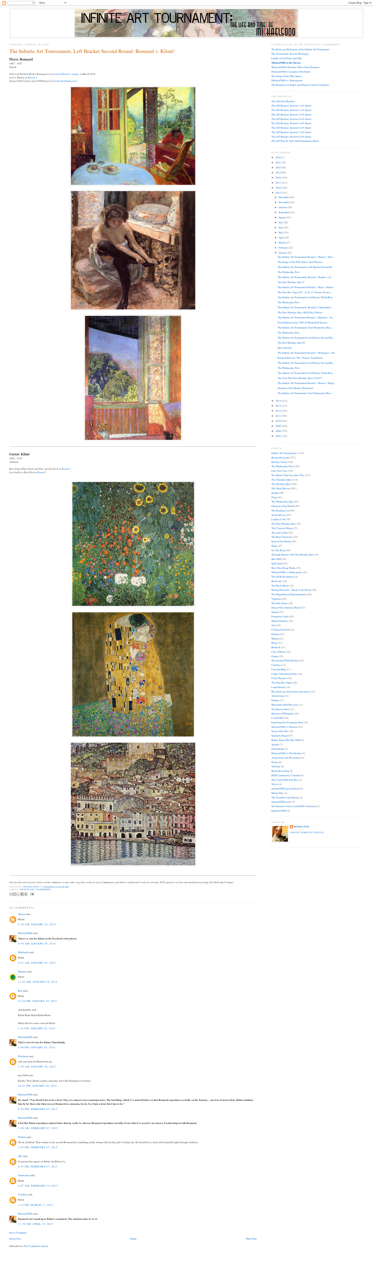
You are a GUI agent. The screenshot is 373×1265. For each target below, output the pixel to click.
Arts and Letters (279, 532)
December (284, 197)
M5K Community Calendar (285, 775)
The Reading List (280, 510)
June (281, 227)
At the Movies (278, 515)
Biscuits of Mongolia (282, 713)
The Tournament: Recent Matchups (290, 53)
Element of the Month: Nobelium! (295, 388)
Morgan (22, 971)
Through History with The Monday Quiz (292, 554)
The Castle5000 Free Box (284, 780)
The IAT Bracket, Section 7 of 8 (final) (291, 132)
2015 (278, 192)
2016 (278, 187)
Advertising (277, 695)
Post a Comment (17, 1232)
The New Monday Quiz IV (291, 342)
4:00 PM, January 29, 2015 (37, 1047)
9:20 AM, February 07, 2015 (38, 1128)
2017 (278, 182)
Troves (274, 784)
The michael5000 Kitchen (285, 660)
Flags (274, 497)
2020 (278, 167)
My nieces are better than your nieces (290, 691)
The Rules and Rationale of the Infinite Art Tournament (300, 49)
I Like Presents (279, 678)
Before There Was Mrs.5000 (285, 740)
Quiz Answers (285, 347)
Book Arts (276, 581)
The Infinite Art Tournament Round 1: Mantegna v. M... (307, 352)
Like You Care (279, 470)
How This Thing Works (283, 568)
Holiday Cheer (279, 462)
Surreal (275, 612)
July (281, 222)
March (282, 242)
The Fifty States (279, 603)
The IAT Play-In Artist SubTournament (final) (295, 141)
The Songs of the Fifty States (286, 76)
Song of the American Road (285, 607)
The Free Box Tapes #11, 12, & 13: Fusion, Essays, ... (305, 292)
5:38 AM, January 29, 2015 (37, 924)
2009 (278, 426)
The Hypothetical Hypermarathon (289, 594)
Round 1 (32, 77)
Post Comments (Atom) (36, 1246)
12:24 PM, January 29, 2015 (37, 1001)
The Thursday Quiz (281, 479)
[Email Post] (32, 894)
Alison (21, 914)
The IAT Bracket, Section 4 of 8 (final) (291, 119)
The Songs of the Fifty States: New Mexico (300, 262)
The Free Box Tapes (281, 682)
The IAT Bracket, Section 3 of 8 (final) (291, 114)
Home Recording (280, 771)
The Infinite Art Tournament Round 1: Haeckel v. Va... (306, 317)
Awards (275, 744)
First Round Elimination (64, 81)
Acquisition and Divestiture (286, 757)
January (283, 252)
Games (274, 656)
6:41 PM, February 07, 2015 (38, 1166)
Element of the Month (283, 506)
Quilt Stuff (276, 563)
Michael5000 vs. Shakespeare (287, 80)
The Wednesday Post (288, 272)
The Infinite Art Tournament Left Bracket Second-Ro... (306, 337)
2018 (278, 177)
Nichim (22, 1137)
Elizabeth (23, 1056)
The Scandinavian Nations (285, 797)
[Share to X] (18, 894)
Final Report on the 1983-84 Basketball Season (302, 322)
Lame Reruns (278, 687)
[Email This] (11, 894)
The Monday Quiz (281, 484)
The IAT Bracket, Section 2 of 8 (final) (291, 110)
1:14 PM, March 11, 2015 (35, 1205)
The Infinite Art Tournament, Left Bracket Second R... (306, 267)
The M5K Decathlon (282, 576)
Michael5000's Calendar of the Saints (291, 71)
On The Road (278, 550)
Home (133, 1238)
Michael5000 (31, 887)
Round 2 (41, 472)
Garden (275, 700)
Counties (276, 665)
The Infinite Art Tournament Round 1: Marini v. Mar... (306, 257)
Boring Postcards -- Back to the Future (291, 590)
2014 (278, 400)
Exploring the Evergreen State (287, 722)
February (283, 247)
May (281, 232)
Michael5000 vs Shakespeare (286, 572)
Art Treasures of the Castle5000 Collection (293, 806)
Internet (275, 634)
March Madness (279, 621)
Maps (274, 546)
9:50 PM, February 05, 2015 (38, 1109)
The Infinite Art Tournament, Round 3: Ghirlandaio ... (306, 307)
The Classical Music (282, 528)
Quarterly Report (280, 735)
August (283, 217)
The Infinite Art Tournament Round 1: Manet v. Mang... (307, 383)
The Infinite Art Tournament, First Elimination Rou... (305, 327)
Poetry (274, 762)
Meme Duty (277, 793)
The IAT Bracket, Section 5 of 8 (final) (291, 123)
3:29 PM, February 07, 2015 (38, 1147)
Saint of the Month (281, 541)
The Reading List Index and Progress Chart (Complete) (300, 85)
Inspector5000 (279, 810)
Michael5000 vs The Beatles (286, 753)
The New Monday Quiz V (291, 282)
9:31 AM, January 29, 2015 (37, 962)
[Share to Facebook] (22, 894)
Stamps (275, 493)
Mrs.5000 (276, 559)
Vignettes (276, 598)
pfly (20, 1156)
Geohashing (277, 748)
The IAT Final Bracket (283, 101)
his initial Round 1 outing (64, 74)
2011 (278, 416)
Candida (22, 1194)
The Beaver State (280, 709)
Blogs (274, 643)
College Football (280, 629)
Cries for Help (278, 669)
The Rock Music (280, 585)
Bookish (275, 647)
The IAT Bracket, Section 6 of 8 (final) (291, 127)
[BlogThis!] (15, 894)
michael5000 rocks (281, 801)
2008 (278, 431)
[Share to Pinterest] (26, 894)
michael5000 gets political (285, 788)
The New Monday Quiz (283, 523)
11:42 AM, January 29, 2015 (38, 981)
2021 (278, 162)
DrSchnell (23, 952)
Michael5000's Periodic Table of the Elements (295, 67)
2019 (278, 172)
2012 (278, 410)
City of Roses (278, 651)
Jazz (273, 625)
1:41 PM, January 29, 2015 (37, 1028)
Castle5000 (277, 718)
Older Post (251, 1238)
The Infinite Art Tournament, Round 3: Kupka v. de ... (305, 277)
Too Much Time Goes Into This (287, 475)
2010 (278, 421)
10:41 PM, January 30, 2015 (37, 1085)
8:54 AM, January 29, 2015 (37, 943)
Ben (20, 990)
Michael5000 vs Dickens (284, 727)
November (284, 202)
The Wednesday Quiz (282, 501)
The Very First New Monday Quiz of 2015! (300, 378)
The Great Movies (280, 488)
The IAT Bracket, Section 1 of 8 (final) (291, 105)
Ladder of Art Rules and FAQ (286, 58)
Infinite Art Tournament (35, 889)
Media (274, 638)
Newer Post (15, 1238)
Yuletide (275, 766)
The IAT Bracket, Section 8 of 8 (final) (291, 136)
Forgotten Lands (280, 616)
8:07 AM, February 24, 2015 (38, 1185)
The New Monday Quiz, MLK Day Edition (300, 312)
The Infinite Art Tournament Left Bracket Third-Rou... (306, 297)
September (284, 212)
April (282, 237)
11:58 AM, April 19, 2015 (35, 1224)
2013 (278, 405)
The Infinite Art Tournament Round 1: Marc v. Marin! (306, 287)
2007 (278, 436)
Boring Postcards (280, 457)
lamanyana (24, 1175)
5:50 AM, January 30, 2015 (37, 1066)
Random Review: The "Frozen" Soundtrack (300, 358)
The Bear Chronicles (282, 537)
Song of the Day (279, 731)
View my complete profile (307, 832)
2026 (278, 157)
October (283, 207)
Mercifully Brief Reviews (284, 704)
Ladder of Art (278, 519)
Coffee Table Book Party (284, 674)
